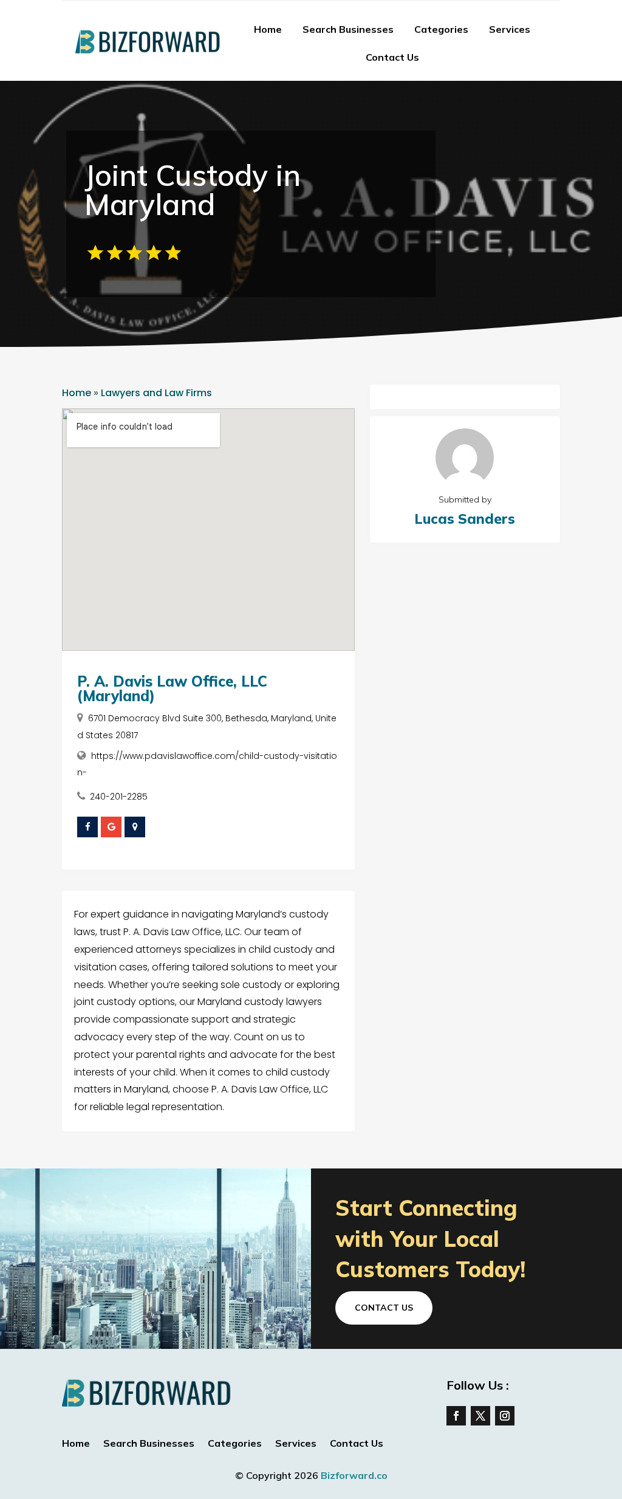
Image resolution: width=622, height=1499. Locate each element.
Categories (441, 29)
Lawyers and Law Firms (156, 393)
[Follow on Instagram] (504, 1415)
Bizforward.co (354, 1475)
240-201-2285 (119, 797)
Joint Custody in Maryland (192, 189)
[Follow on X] (480, 1415)
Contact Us (392, 57)
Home (268, 29)
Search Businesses (348, 29)
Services (509, 29)
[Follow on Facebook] (456, 1415)
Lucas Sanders (464, 518)
